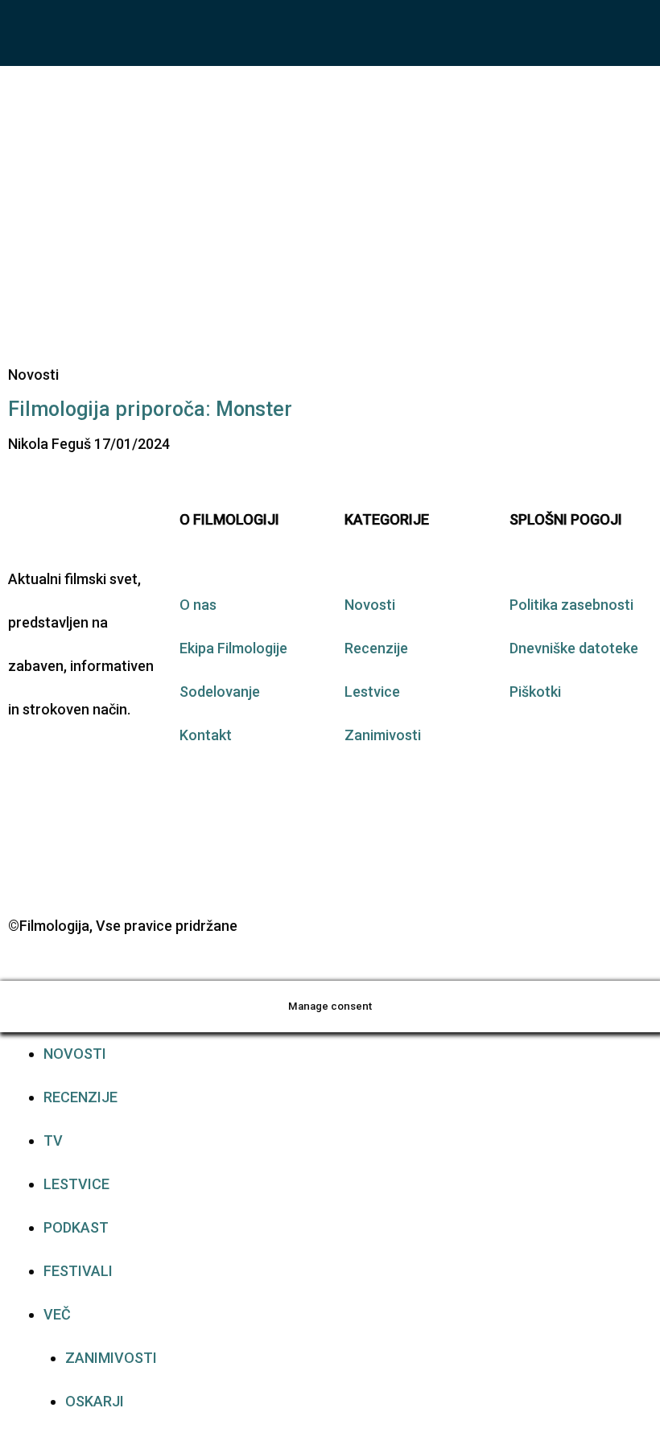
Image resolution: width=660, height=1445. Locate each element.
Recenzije (376, 648)
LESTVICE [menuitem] (76, 1183)
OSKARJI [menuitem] (94, 1401)
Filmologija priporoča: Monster (150, 409)
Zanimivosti (382, 735)
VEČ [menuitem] (57, 1314)
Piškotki (535, 691)
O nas (198, 604)
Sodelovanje (219, 691)
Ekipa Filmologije (233, 648)
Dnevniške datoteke (573, 648)
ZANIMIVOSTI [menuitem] (111, 1357)
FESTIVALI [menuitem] (78, 1270)
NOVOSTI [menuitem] (74, 1053)
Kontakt (205, 735)
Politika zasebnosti (571, 604)
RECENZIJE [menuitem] (80, 1097)
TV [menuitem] (53, 1140)
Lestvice (372, 691)
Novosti (369, 604)
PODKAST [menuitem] (76, 1227)
